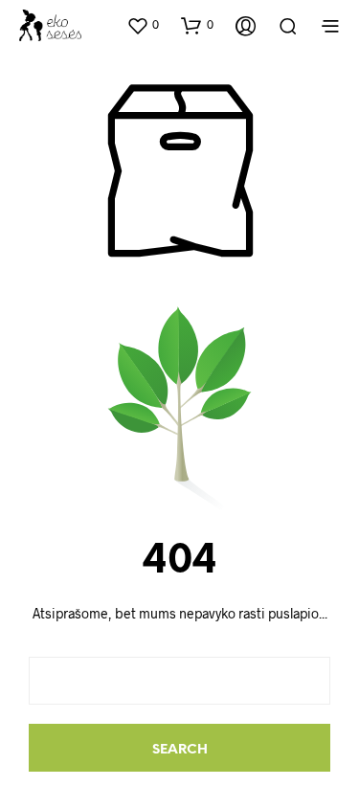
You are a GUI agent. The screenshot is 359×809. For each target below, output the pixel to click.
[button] (142, 24)
